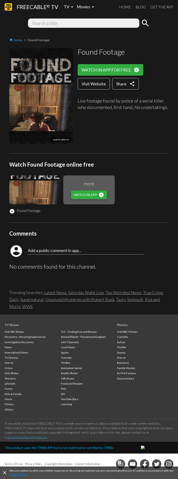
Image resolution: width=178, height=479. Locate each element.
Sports (65, 352)
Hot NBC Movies (127, 331)
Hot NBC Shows (14, 331)
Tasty (121, 299)
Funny (9, 388)
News (8, 347)
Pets (64, 388)
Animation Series (71, 368)
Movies (122, 325)
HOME (125, 7)
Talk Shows (67, 378)
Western (10, 378)
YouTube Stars (69, 399)
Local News (68, 347)
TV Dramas (11, 357)
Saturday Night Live (86, 292)
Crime (9, 368)
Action (121, 342)
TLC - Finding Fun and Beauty (79, 331)
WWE (27, 306)
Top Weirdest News (123, 292)
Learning (66, 404)
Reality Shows (69, 373)
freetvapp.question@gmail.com (26, 437)
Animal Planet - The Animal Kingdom (83, 337)
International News (16, 352)
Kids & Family (13, 394)
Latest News (55, 292)
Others (9, 409)
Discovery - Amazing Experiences (25, 337)
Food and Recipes (72, 383)
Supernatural (32, 299)
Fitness (9, 404)
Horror (9, 362)
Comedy (66, 357)
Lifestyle (10, 383)
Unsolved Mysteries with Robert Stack (79, 299)
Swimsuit (135, 299)
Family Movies (126, 368)
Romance (123, 362)
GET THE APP (161, 7)
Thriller (65, 362)
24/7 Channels (70, 342)
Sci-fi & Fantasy (126, 373)
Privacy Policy (17, 474)
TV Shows (12, 325)
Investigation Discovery (19, 342)
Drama (121, 352)
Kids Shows (12, 373)
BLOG (141, 7)
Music (8, 399)
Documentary (125, 378)
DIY (63, 394)
